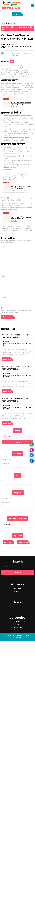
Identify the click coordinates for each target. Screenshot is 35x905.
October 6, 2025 (8, 44)
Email (3, 287)
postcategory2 (6, 502)
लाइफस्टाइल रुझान (23, 542)
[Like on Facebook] (32, 461)
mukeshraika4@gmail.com (9, 46)
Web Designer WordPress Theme (16, 635)
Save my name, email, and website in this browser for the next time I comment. (16, 311)
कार (15, 23)
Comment (4, 246)
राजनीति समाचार (9, 542)
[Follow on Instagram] (32, 450)
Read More (8, 360)
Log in (4, 481)
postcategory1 (6, 498)
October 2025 (6, 463)
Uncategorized (6, 507)
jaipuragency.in (11, 7)
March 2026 (6, 459)
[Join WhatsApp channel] (32, 444)
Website (3, 297)
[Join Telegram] (32, 455)
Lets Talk (19, 15)
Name (3, 276)
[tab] (32, 5)
